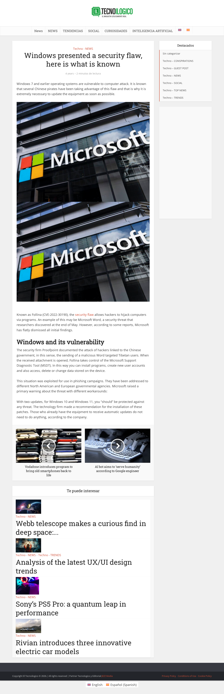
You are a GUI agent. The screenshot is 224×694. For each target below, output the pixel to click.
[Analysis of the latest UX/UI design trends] (28, 545)
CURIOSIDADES (116, 31)
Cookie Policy (205, 676)
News (38, 31)
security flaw (84, 314)
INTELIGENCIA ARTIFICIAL (152, 31)
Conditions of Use (187, 676)
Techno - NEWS (83, 49)
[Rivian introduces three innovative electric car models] (28, 625)
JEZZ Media (107, 676)
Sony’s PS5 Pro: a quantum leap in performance (71, 608)
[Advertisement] (185, 162)
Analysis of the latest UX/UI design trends (74, 566)
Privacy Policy (169, 676)
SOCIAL (93, 31)
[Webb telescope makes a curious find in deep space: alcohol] (28, 506)
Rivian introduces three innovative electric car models (73, 647)
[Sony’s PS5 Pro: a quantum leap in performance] (27, 585)
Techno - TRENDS (49, 555)
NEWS (53, 31)
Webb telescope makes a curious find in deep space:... (81, 528)
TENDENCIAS (73, 31)
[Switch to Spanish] (188, 30)
